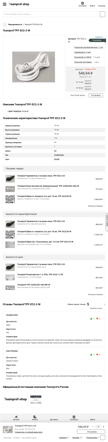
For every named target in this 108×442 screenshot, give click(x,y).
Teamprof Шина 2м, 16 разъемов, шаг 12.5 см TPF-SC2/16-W (45, 242)
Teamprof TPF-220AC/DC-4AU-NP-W (33, 285)
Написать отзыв (96, 308)
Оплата (35, 420)
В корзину (96, 95)
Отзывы (16, 438)
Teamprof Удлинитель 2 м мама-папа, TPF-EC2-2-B (41, 176)
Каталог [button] (16, 420)
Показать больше (95, 206)
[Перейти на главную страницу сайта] (21, 4)
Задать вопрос (107, 221)
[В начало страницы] (102, 437)
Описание (7, 438)
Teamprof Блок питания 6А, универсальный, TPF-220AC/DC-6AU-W (48, 186)
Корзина (101, 6)
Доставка (54, 420)
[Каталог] (4, 4)
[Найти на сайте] (102, 14)
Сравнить (63, 438)
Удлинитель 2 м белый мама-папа (28, 432)
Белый (56, 159)
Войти (92, 6)
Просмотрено (91, 438)
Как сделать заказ (29, 438)
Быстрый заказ (78, 95)
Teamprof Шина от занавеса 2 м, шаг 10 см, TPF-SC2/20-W (44, 196)
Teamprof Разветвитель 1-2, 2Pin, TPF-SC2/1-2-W (40, 274)
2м (55, 151)
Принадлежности (15, 24)
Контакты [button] (82, 6)
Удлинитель (59, 155)
